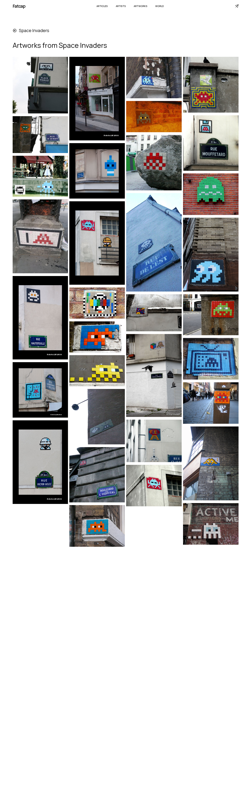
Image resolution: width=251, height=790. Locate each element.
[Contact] (237, 6)
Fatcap (19, 6)
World (159, 6)
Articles (102, 6)
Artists (121, 6)
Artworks (140, 6)
